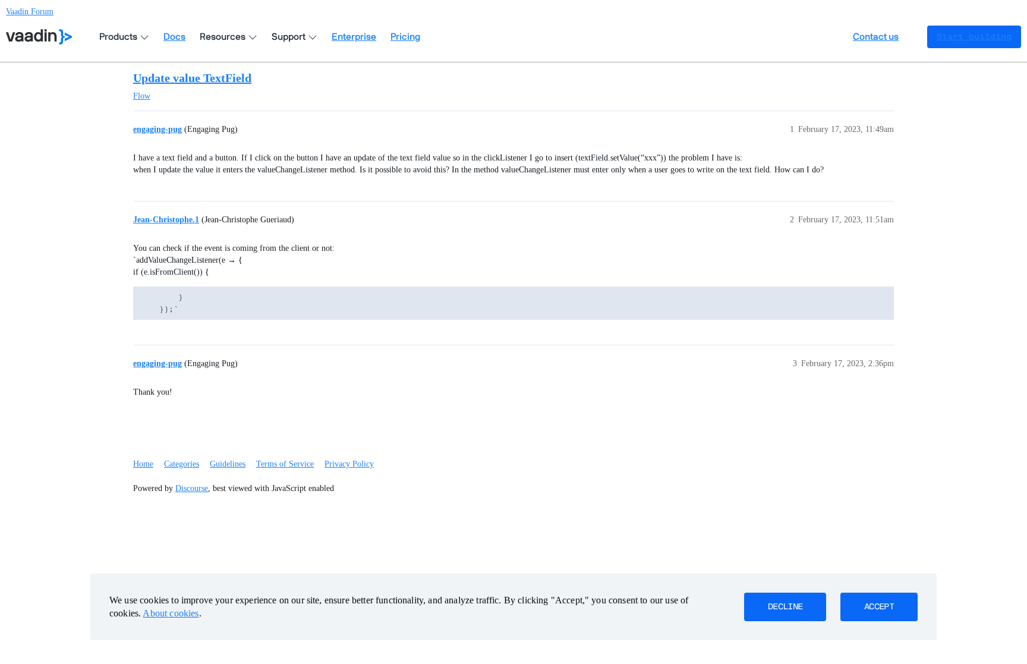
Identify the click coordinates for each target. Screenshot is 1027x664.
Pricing (405, 37)
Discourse (191, 488)
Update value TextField (192, 77)
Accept (879, 607)
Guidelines (227, 464)
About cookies (171, 613)
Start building (974, 37)
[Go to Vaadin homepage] (38, 37)
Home (143, 464)
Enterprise (354, 37)
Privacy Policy (349, 464)
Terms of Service (285, 464)
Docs (174, 37)
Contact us (876, 37)
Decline (785, 607)
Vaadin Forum (29, 11)
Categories (181, 464)
